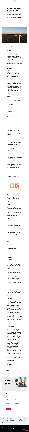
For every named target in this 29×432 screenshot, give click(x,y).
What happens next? (18, 46)
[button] (7, 22)
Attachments (23, 46)
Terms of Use (17, 200)
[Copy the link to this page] (12, 22)
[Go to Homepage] (3, 1)
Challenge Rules (13, 46)
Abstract (5, 46)
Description (9, 46)
